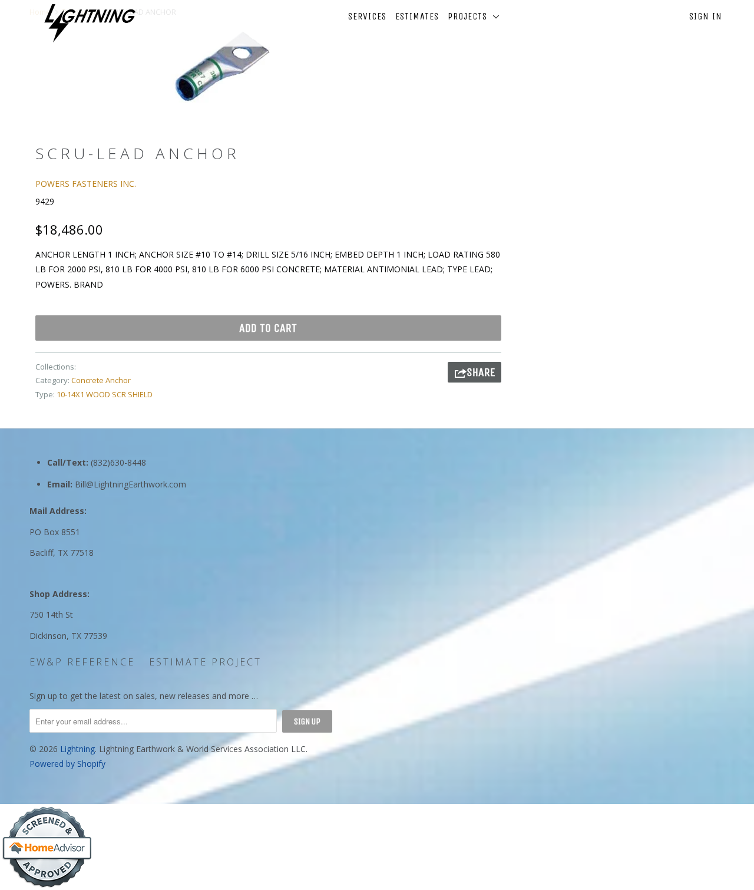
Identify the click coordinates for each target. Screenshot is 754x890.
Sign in (705, 16)
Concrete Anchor (101, 380)
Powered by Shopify (67, 763)
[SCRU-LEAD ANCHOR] (222, 66)
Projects (470, 16)
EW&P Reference (82, 661)
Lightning (77, 748)
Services (367, 16)
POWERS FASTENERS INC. (85, 183)
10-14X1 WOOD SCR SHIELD (105, 394)
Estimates (417, 16)
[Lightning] (89, 23)
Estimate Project (205, 661)
